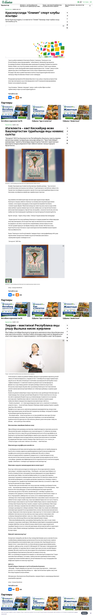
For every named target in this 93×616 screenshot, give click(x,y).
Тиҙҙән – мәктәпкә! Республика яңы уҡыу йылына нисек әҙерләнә (52, 6)
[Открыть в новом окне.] (11, 97)
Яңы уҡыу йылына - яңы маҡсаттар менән (74, 6)
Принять (84, 613)
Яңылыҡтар (5, 5)
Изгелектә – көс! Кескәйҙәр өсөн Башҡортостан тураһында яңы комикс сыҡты (30, 6)
